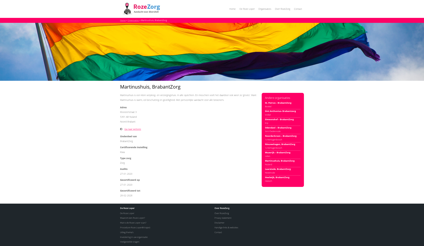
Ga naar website (132, 129)
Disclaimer (219, 222)
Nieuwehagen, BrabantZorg (280, 144)
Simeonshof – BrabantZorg (279, 119)
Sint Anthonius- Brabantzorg (280, 111)
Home (232, 8)
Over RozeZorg (282, 8)
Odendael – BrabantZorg (278, 127)
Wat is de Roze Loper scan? (133, 222)
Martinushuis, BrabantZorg (279, 160)
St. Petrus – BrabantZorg (278, 102)
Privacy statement (222, 217)
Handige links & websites (226, 227)
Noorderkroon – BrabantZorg (280, 135)
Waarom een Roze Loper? (132, 217)
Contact (298, 8)
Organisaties (264, 8)
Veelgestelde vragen (129, 241)
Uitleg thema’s (126, 232)
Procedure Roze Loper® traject (135, 227)
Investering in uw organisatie (134, 237)
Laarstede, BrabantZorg (278, 169)
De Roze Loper (247, 8)
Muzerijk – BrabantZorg (277, 152)
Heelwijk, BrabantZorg (277, 177)
